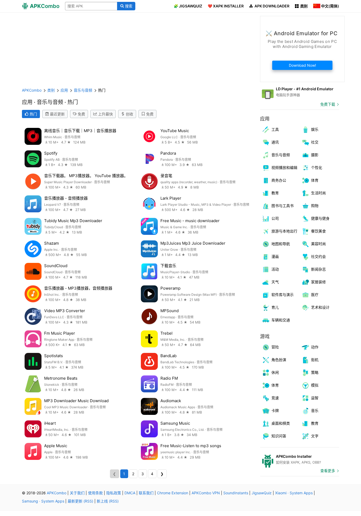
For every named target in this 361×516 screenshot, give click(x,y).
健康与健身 (320, 218)
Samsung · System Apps (43, 501)
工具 (275, 129)
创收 (129, 114)
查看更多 (327, 470)
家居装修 (318, 282)
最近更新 (57, 114)
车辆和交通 (280, 320)
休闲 (275, 372)
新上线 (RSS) (108, 501)
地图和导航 (280, 243)
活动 (275, 269)
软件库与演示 (282, 294)
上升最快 (105, 114)
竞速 (275, 398)
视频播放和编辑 (284, 167)
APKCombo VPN (206, 493)
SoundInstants (235, 493)
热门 (33, 114)
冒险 (275, 347)
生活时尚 (318, 193)
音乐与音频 (280, 154)
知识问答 (278, 436)
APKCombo (31, 90)
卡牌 (275, 410)
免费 (81, 114)
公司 (275, 218)
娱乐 (314, 129)
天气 (275, 282)
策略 (314, 372)
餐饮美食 (318, 231)
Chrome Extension (172, 493)
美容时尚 (318, 243)
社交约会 (318, 256)
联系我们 (146, 493)
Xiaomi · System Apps (294, 493)
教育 (275, 193)
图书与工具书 (282, 205)
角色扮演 (278, 359)
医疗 (314, 294)
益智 (314, 398)
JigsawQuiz (262, 493)
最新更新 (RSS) (80, 501)
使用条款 (95, 493)
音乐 (314, 410)
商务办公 (278, 180)
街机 (314, 359)
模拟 (314, 385)
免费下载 (327, 104)
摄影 (314, 154)
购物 (314, 205)
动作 (314, 347)
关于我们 (77, 493)
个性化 (316, 167)
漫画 (275, 256)
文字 (314, 436)
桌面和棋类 (280, 423)
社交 (314, 142)
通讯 (275, 142)
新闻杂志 (318, 269)
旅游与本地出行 (284, 231)
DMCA (129, 493)
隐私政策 (113, 493)
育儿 (275, 307)
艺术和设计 (320, 307)
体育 (314, 180)
